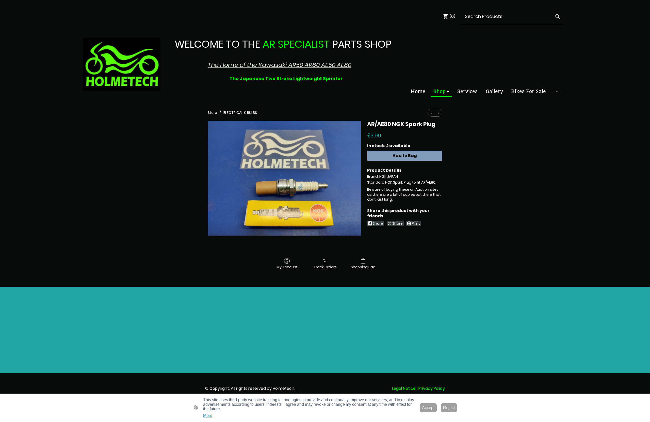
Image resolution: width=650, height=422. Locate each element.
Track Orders (325, 267)
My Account (287, 267)
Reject (449, 408)
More (207, 415)
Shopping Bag (363, 267)
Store (212, 112)
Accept (428, 408)
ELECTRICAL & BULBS (240, 112)
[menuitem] (431, 112)
